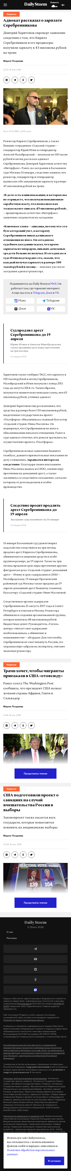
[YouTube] (35, 959)
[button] (5, 6)
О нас (10, 931)
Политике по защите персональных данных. (23, 1020)
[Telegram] (35, 949)
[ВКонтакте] (35, 969)
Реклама (12, 938)
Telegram (39, 293)
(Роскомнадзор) (24, 1004)
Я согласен (54, 1160)
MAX (53, 284)
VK (57, 293)
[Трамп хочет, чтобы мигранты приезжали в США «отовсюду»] (6, 725)
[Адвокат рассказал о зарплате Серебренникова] (6, 80)
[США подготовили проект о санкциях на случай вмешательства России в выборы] (6, 854)
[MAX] (35, 990)
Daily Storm (35, 5)
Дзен (49, 293)
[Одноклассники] (35, 979)
